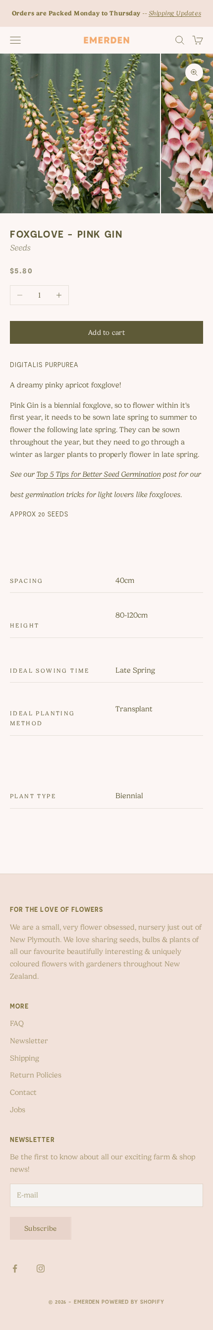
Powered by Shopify (133, 1302)
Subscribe (40, 1228)
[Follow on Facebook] (15, 1268)
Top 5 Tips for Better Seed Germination (98, 474)
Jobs (17, 1109)
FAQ (17, 1023)
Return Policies (35, 1075)
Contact (23, 1092)
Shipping (24, 1058)
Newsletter (29, 1040)
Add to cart (106, 332)
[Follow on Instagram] (41, 1268)
